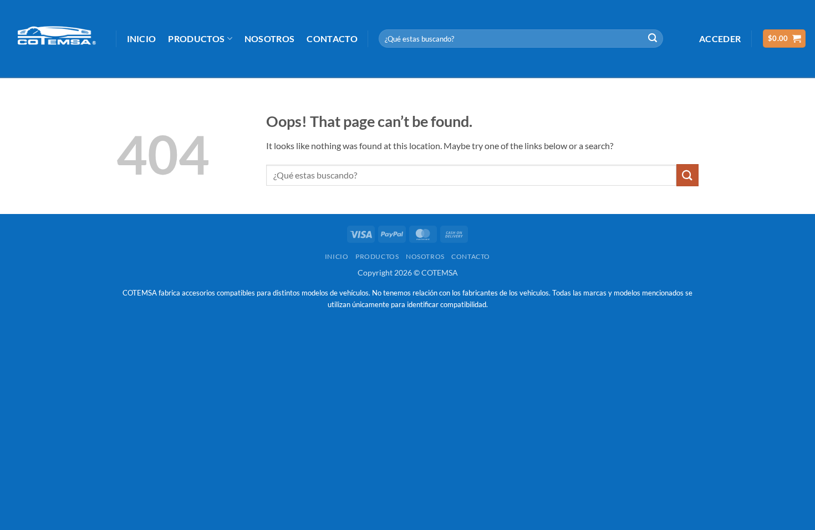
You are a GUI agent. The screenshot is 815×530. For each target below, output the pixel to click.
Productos (196, 38)
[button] (720, 38)
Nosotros (269, 38)
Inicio (141, 38)
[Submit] (652, 38)
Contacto (332, 38)
